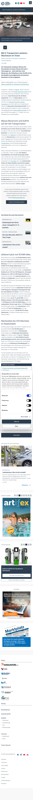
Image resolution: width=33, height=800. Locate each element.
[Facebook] (16, 3)
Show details (24, 416)
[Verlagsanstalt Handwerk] (16, 692)
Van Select (13, 161)
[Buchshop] (16, 687)
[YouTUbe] (21, 3)
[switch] (29, 400)
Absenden (16, 435)
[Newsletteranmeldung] (16, 604)
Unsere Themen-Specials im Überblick (16, 580)
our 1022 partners (11, 376)
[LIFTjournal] (16, 683)
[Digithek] (16, 698)
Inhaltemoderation (5, 780)
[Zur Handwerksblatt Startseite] (5, 3)
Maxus (17, 89)
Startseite (3, 759)
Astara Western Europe (19, 110)
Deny (16, 426)
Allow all (16, 421)
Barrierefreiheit (5, 774)
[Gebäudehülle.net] (16, 664)
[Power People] (16, 669)
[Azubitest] (16, 678)
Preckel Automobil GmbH (20, 91)
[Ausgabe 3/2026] (16, 517)
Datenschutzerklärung (18, 197)
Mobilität (3, 718)
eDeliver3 (13, 135)
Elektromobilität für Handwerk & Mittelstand (13, 9)
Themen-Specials (5, 745)
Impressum (4, 762)
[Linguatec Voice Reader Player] (5, 47)
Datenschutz (4, 771)
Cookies (3, 777)
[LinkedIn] (18, 3)
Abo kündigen (4, 765)
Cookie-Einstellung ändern (16, 202)
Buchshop (3, 783)
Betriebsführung (5, 710)
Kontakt (3, 768)
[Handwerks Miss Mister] (16, 674)
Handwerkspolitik (6, 714)
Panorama (4, 734)
